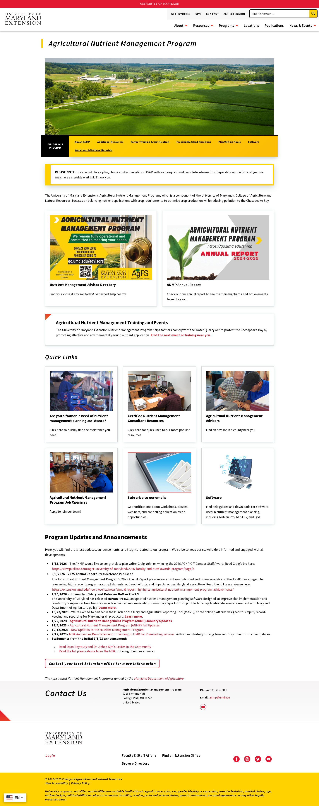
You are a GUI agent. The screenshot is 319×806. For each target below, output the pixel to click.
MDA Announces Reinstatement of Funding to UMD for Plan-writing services (121, 634)
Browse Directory (135, 763)
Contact (212, 14)
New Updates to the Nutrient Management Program (107, 630)
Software (253, 142)
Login (50, 755)
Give (198, 14)
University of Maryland (159, 3)
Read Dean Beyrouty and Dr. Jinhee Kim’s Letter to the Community (105, 647)
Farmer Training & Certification (150, 142)
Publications (274, 25)
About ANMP (82, 142)
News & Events (300, 25)
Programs (226, 25)
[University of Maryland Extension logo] (23, 19)
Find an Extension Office (181, 755)
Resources (201, 25)
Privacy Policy (80, 783)
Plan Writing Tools (229, 142)
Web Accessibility (56, 783)
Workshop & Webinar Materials (93, 150)
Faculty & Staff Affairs (139, 755)
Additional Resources (110, 142)
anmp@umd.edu (219, 697)
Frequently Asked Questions (193, 142)
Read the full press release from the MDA (87, 651)
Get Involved (181, 14)
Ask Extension (234, 14)
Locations (251, 25)
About (178, 25)
